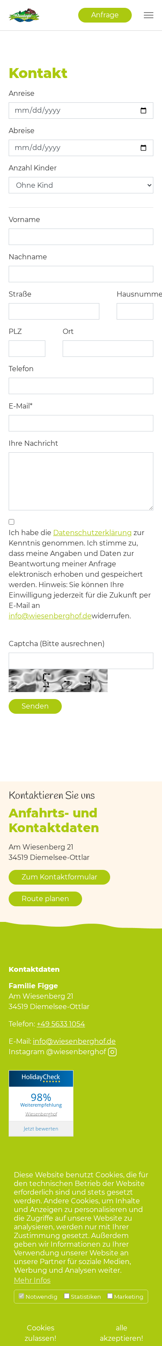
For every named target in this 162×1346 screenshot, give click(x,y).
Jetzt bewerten (41, 1128)
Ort (68, 331)
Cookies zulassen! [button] (40, 1333)
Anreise (22, 93)
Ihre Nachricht (33, 443)
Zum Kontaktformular (59, 877)
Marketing (128, 1296)
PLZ (15, 331)
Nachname (28, 257)
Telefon (21, 369)
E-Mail (20, 406)
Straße (20, 294)
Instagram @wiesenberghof (57, 1052)
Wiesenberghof (41, 1113)
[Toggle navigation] (148, 15)
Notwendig (40, 1296)
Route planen (45, 899)
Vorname (24, 220)
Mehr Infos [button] (32, 1280)
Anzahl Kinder (33, 168)
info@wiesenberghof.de (50, 616)
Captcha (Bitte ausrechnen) (57, 644)
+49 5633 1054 (61, 1024)
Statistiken (85, 1296)
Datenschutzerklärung (92, 533)
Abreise (22, 131)
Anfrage (105, 15)
